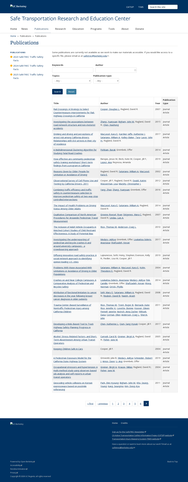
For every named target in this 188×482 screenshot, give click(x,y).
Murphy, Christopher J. (130, 183)
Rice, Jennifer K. (108, 308)
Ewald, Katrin (139, 180)
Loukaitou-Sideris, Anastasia (114, 280)
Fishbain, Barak (107, 149)
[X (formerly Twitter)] (13, 429)
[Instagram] (30, 429)
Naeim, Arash (128, 295)
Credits (124, 423)
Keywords (57, 64)
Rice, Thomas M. (108, 226)
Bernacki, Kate (142, 304)
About (125, 28)
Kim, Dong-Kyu (132, 386)
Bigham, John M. (126, 121)
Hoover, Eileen (141, 308)
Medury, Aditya (108, 239)
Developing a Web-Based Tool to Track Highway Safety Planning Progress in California (73, 327)
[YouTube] (24, 429)
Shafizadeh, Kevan (120, 242)
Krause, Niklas (125, 367)
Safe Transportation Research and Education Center (70, 18)
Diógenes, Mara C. (132, 214)
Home (13, 28)
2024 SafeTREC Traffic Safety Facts (28, 67)
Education (78, 28)
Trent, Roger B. (126, 304)
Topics (55, 75)
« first (91, 404)
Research (60, 28)
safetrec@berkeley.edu (96, 55)
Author (99, 64)
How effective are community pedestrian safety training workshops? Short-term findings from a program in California (74, 162)
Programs (96, 28)
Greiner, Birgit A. (126, 336)
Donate (139, 28)
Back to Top (172, 461)
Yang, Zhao (106, 189)
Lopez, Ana (106, 162)
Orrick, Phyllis (116, 286)
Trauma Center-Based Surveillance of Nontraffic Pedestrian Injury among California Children (72, 308)
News (24, 28)
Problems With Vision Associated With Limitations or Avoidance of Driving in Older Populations (75, 271)
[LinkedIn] (18, 429)
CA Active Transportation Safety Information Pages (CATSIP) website (143, 435)
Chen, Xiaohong (111, 124)
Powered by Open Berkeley (22, 461)
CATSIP (130, 6)
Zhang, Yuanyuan (108, 121)
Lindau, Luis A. (117, 217)
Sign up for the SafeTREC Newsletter (129, 431)
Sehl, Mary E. (106, 292)
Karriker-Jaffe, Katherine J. (132, 133)
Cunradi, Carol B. (108, 336)
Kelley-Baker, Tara (130, 137)
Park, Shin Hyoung (109, 382)
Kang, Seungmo (116, 386)
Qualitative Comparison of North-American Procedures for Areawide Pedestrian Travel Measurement (75, 218)
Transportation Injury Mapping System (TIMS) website (136, 439)
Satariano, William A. (110, 137)
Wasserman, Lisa (109, 183)
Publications (42, 28)
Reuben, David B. (112, 295)
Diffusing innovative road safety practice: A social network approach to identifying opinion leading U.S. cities (74, 258)
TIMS (140, 6)
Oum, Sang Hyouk (129, 323)
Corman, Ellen (113, 314)
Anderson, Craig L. (127, 226)
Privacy (14, 472)
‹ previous (104, 404)
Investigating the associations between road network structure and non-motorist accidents (74, 125)
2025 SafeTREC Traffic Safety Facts (28, 76)
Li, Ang (119, 361)
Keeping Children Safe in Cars (68, 348)
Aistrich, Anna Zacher (127, 311)
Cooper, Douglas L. (110, 109)
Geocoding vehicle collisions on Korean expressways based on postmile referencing (72, 386)
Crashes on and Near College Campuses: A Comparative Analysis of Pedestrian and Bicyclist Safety (74, 283)
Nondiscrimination (18, 469)
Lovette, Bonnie (125, 308)
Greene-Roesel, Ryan (111, 214)
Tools (111, 28)
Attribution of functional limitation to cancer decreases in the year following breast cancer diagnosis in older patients (75, 295)
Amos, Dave (109, 361)
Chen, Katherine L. (109, 323)
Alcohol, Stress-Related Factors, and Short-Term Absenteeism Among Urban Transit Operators (75, 339)
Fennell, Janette (108, 311)
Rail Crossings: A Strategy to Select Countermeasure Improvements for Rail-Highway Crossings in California (74, 112)
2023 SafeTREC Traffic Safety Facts (28, 58)
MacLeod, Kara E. (109, 133)
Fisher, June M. (110, 339)
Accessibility (16, 465)
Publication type (102, 75)
